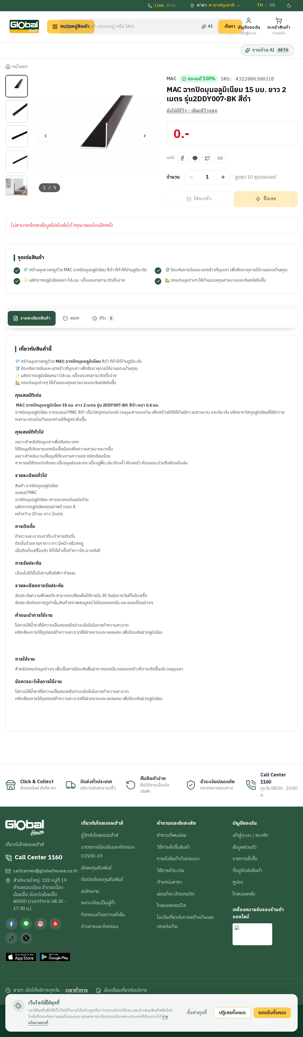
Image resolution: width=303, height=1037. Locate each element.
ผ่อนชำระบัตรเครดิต (175, 894)
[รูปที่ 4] (16, 161)
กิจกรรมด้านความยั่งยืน (103, 915)
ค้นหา (230, 26)
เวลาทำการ (76, 990)
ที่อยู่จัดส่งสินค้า (247, 870)
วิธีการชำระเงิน (170, 870)
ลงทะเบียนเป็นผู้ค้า (98, 903)
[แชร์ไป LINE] (195, 158)
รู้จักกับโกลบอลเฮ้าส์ (99, 835)
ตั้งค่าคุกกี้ (197, 1013)
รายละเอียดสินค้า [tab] (35, 318)
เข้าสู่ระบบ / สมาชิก (250, 835)
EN (272, 5)
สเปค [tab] (74, 318)
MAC (171, 79)
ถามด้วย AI (270, 50)
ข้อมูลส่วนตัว (245, 847)
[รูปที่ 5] (16, 187)
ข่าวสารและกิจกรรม (99, 926)
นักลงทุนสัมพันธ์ (96, 868)
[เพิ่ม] (223, 177)
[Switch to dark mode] (289, 5)
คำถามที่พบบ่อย (171, 835)
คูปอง (238, 882)
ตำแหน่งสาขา (169, 882)
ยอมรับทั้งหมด (272, 1013)
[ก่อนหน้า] (45, 135)
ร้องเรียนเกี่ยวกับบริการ (125, 990)
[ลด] (191, 177)
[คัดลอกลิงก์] (220, 158)
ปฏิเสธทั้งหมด (232, 1013)
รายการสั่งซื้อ (245, 859)
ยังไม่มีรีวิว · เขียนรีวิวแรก (192, 111)
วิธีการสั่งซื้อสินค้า (173, 847)
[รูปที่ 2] (16, 111)
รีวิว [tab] (106, 318)
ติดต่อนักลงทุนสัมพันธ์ (102, 879)
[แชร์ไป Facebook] (182, 158)
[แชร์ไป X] (207, 158)
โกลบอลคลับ (244, 894)
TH (260, 5)
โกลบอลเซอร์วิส (171, 905)
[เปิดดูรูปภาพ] (95, 136)
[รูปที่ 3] (16, 136)
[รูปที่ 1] (16, 86)
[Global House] (24, 26)
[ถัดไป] (144, 135)
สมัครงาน (90, 891)
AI (210, 26)
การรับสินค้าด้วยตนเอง (178, 859)
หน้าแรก (20, 66)
